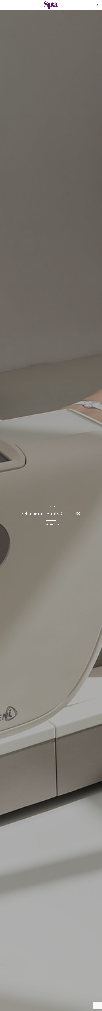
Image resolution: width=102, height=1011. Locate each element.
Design (51, 506)
